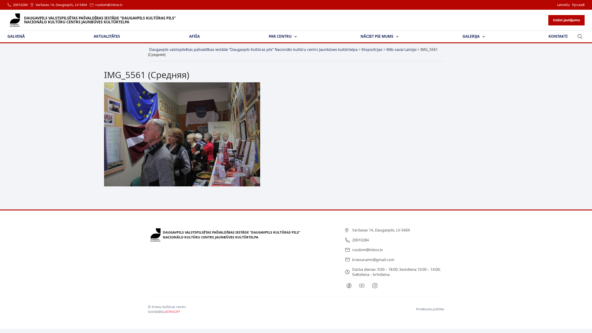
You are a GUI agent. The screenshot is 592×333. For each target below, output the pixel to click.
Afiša (194, 36)
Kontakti (558, 36)
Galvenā (16, 36)
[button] (18, 36)
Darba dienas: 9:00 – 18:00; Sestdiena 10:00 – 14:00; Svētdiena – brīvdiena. (396, 272)
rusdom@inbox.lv (108, 5)
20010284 (20, 5)
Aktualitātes (107, 36)
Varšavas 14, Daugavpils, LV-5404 (61, 5)
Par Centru (280, 36)
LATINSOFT (171, 311)
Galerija (471, 36)
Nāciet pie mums (377, 36)
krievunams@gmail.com (373, 259)
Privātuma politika (430, 309)
